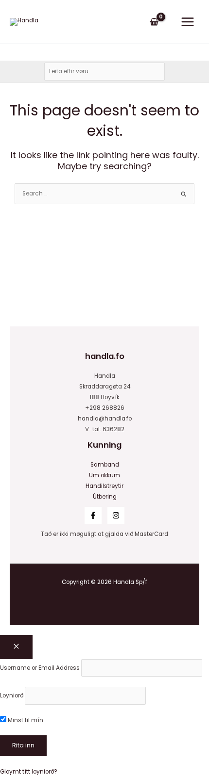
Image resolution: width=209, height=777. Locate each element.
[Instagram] (115, 515)
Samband (104, 465)
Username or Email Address (40, 668)
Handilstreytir (104, 486)
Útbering (105, 497)
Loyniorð (11, 695)
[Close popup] (16, 647)
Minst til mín (24, 720)
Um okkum (104, 475)
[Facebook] (93, 515)
